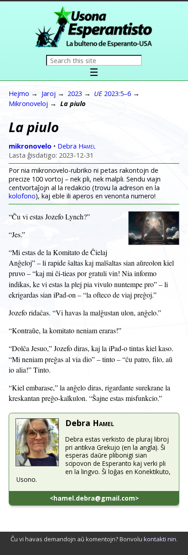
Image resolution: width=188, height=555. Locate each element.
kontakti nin (160, 539)
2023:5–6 (112, 93)
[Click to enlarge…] (153, 242)
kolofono (22, 196)
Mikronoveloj (28, 103)
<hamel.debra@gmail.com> (94, 498)
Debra (76, 145)
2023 (75, 93)
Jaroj (49, 93)
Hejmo (19, 93)
